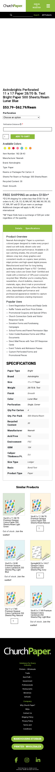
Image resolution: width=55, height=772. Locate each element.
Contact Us (27, 713)
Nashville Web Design (27, 769)
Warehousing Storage (27, 739)
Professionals (27, 685)
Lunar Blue (32, 399)
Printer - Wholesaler (27, 746)
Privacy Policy (27, 721)
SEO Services (36, 769)
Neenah (31, 430)
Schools (27, 697)
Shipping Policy (27, 717)
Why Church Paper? (27, 705)
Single (30, 404)
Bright (30, 371)
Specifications (33, 228)
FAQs (27, 709)
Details (18, 228)
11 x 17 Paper (34, 382)
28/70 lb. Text (34, 388)
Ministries (27, 693)
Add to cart (23, 136)
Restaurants (27, 689)
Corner (37, 404)
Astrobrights (33, 376)
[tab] (19, 228)
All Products (47, 15)
